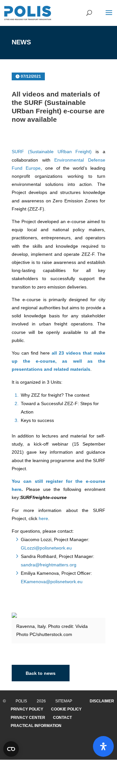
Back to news (41, 673)
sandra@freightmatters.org (48, 564)
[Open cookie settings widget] (11, 749)
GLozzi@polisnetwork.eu (46, 547)
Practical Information (36, 725)
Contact (62, 717)
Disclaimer (102, 701)
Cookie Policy (66, 709)
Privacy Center (28, 717)
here (43, 518)
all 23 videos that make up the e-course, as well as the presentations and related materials (58, 361)
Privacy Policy (27, 709)
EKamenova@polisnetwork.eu (52, 581)
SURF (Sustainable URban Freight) (52, 151)
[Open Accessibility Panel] (103, 746)
